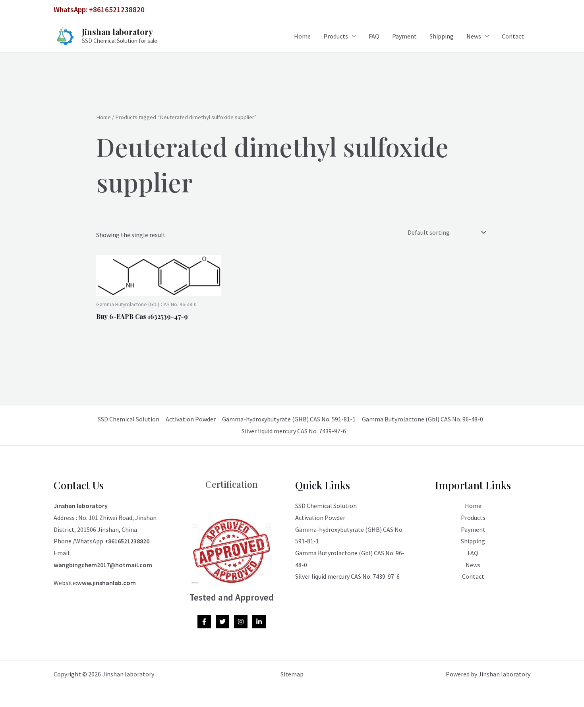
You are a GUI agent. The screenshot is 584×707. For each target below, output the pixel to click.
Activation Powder (191, 419)
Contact (513, 36)
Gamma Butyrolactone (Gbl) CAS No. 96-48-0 (422, 419)
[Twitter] (222, 621)
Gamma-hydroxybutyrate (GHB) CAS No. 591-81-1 (289, 419)
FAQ (374, 36)
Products (335, 36)
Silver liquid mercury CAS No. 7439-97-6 (294, 431)
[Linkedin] (259, 621)
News (473, 36)
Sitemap (292, 674)
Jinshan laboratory (117, 31)
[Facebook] (204, 621)
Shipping (441, 36)
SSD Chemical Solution (128, 419)
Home (302, 36)
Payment (404, 36)
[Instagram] (241, 621)
